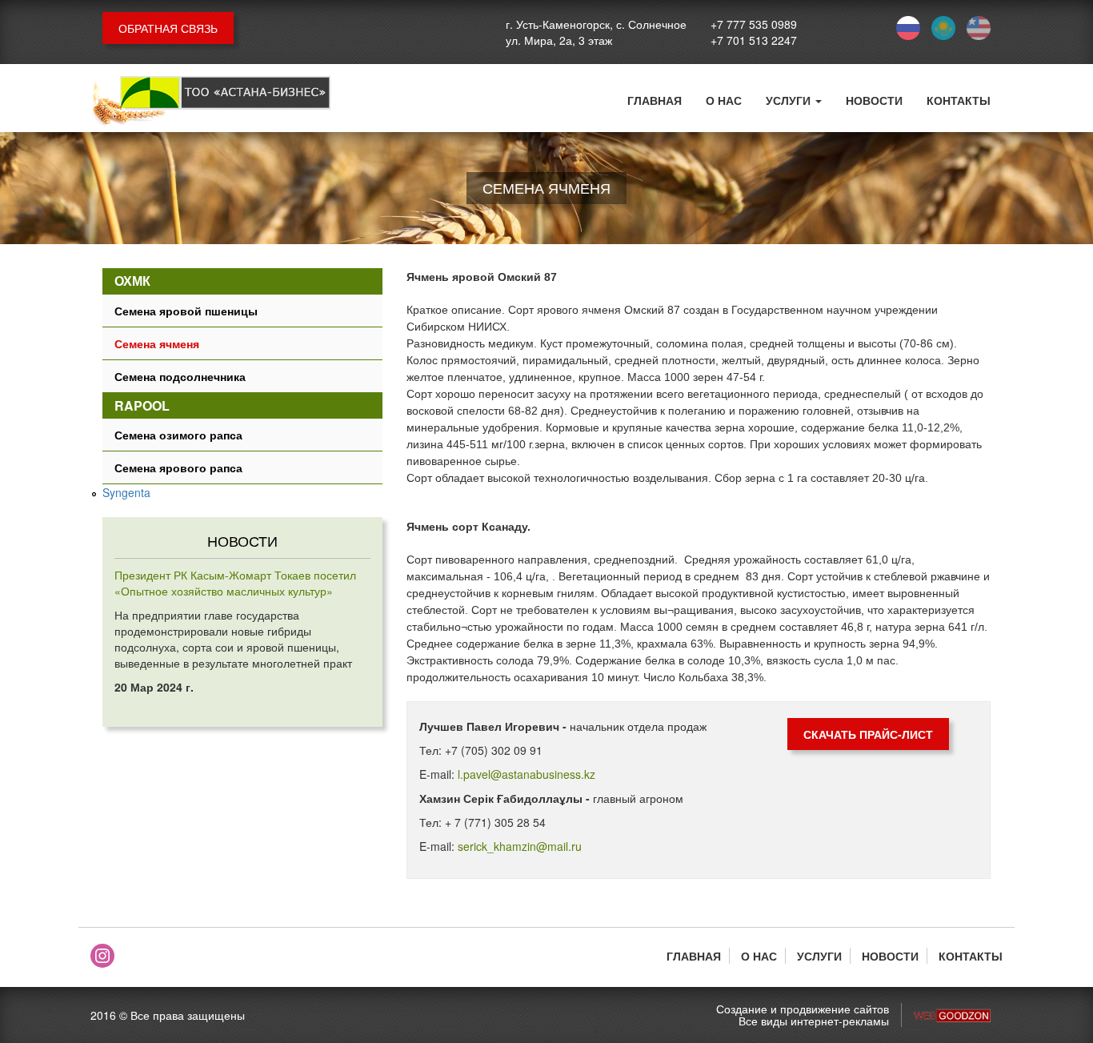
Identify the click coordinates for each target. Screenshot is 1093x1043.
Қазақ (943, 28)
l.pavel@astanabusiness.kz (526, 774)
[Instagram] (102, 956)
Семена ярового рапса (178, 467)
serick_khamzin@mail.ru (520, 846)
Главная (654, 100)
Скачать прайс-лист (868, 734)
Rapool (142, 405)
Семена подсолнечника (180, 376)
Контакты (959, 100)
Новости (874, 100)
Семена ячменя (156, 343)
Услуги (790, 100)
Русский (908, 28)
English (979, 28)
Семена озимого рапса (178, 435)
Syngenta (126, 492)
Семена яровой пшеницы (186, 311)
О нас (724, 100)
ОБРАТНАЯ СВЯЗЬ (168, 28)
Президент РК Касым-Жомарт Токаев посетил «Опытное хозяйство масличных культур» (235, 583)
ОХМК (132, 280)
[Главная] (210, 102)
